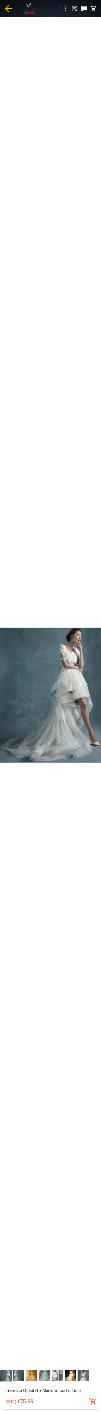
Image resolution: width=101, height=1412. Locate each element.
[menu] (65, 8)
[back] (8, 8)
